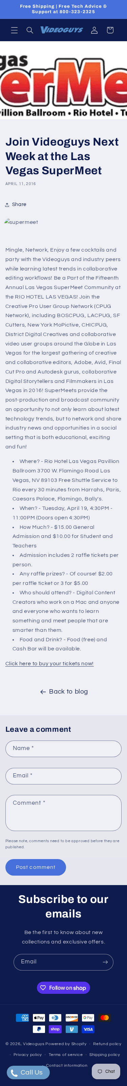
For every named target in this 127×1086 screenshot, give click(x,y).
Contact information (66, 1065)
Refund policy (107, 1044)
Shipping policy (104, 1055)
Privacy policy (28, 1055)
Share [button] (19, 204)
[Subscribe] (105, 962)
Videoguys (34, 1044)
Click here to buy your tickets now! (49, 663)
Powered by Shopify (65, 1044)
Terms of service (66, 1055)
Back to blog (68, 692)
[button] (14, 30)
